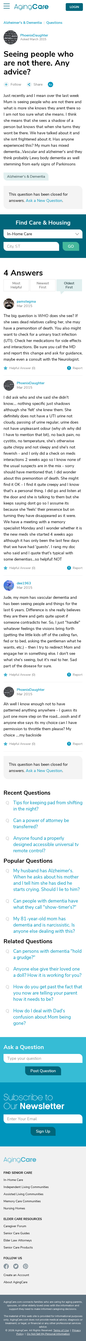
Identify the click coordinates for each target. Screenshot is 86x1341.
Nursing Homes (14, 1208)
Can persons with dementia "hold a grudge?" (47, 954)
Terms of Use (61, 1330)
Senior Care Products (18, 1247)
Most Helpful (16, 285)
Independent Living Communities (26, 1187)
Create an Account (16, 1275)
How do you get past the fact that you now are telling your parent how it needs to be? (47, 993)
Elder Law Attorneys (18, 1240)
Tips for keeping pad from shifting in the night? (47, 806)
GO (71, 246)
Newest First (43, 285)
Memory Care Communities (22, 1201)
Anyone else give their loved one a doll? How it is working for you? (47, 972)
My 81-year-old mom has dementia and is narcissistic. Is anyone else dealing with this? (44, 925)
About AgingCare (15, 1282)
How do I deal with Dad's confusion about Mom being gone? (42, 1017)
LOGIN (74, 7)
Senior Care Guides (17, 1233)
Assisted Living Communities (23, 1194)
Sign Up (43, 1131)
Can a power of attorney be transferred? (41, 823)
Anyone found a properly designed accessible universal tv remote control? (46, 844)
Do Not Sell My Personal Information (48, 1334)
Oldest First (69, 285)
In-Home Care (13, 1180)
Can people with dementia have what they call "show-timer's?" (45, 904)
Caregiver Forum (15, 1226)
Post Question (43, 1071)
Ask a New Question (44, 200)
